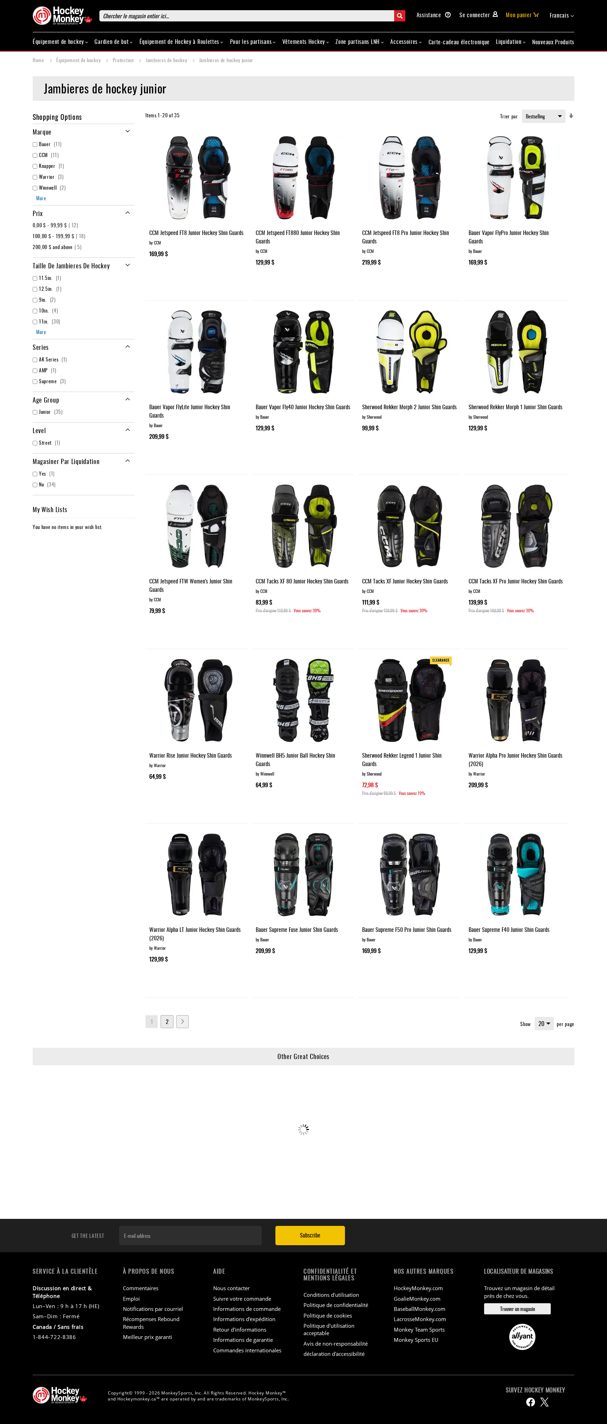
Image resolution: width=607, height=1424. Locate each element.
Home (39, 60)
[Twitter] (544, 1402)
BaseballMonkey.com (419, 1308)
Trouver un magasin (517, 1308)
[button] (562, 15)
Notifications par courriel (153, 1308)
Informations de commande (247, 1308)
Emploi (131, 1298)
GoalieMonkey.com (417, 1298)
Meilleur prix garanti (147, 1336)
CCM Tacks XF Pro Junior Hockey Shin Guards (516, 581)
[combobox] (252, 15)
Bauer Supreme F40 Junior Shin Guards (509, 929)
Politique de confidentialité (336, 1304)
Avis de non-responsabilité (336, 1343)
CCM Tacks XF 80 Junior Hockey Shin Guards (302, 581)
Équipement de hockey (79, 60)
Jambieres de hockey (167, 60)
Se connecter (474, 15)
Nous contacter (231, 1288)
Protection (124, 60)
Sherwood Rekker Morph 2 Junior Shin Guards (409, 407)
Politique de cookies (328, 1315)
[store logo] (62, 15)
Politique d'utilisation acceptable (329, 1329)
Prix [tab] (38, 213)
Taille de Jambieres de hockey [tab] (71, 265)
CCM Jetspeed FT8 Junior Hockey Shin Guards (196, 232)
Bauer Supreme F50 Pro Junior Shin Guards (406, 929)
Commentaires (140, 1288)
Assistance (430, 15)
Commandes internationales (247, 1350)
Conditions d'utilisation (331, 1294)
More (41, 198)
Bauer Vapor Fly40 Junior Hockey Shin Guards (303, 407)
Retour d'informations (239, 1329)
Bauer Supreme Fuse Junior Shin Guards (297, 929)
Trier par (509, 116)
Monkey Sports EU (416, 1339)
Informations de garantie (243, 1339)
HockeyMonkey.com (418, 1288)
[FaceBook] (530, 1402)
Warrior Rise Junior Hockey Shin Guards (190, 755)
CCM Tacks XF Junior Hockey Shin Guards (405, 581)
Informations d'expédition (244, 1318)
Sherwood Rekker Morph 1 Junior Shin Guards (515, 407)
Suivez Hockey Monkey (535, 1390)
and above (58, 246)
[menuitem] (61, 41)
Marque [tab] (42, 131)
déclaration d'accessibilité (334, 1353)
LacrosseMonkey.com (420, 1318)
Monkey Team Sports (419, 1329)
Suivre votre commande (242, 1298)
